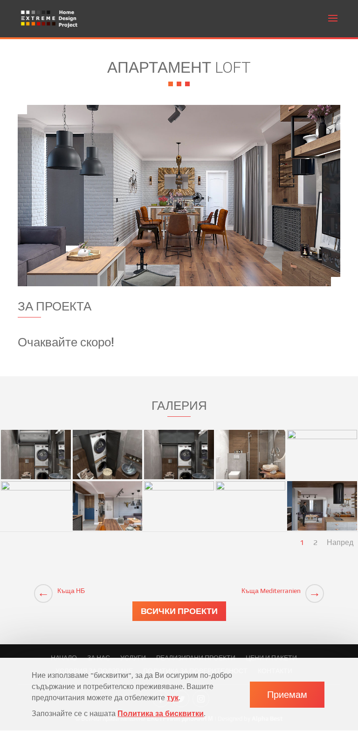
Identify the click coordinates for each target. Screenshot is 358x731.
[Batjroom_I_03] (108, 479)
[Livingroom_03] (108, 530)
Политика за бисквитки (160, 713)
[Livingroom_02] (36, 530)
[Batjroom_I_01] (36, 479)
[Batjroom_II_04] (322, 479)
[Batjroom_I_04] (179, 479)
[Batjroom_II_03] (251, 479)
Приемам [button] (287, 694)
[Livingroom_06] (322, 530)
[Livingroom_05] (251, 530)
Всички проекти (179, 611)
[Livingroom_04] (179, 530)
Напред (340, 542)
